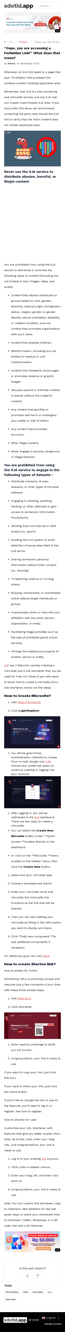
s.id (6, 665)
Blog (5, 41)
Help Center (12, 41)
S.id (36, 817)
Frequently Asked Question (24, 41)
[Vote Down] (37, 1276)
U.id (47, 761)
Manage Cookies (53, 1323)
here (46, 956)
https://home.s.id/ (29, 702)
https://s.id (24, 998)
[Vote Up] (27, 1276)
